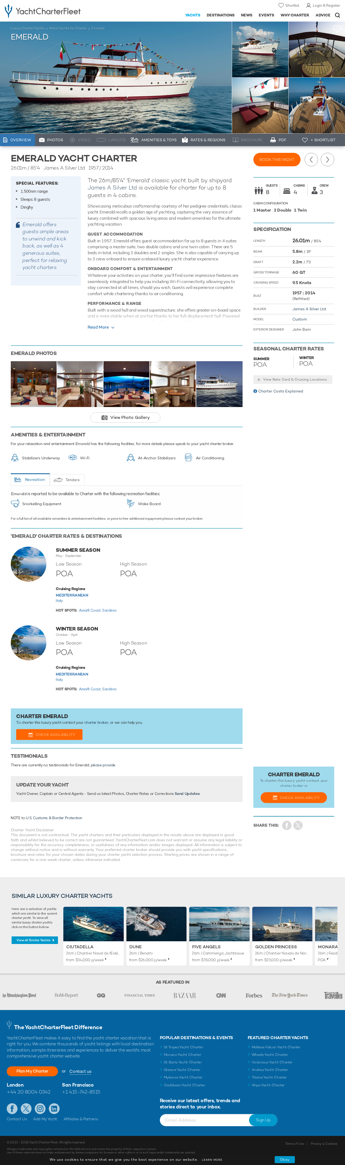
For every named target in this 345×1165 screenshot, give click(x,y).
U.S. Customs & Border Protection (54, 817)
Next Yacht (327, 159)
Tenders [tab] (72, 479)
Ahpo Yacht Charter (268, 1085)
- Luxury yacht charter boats (53, 11)
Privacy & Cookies (324, 1144)
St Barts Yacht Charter (183, 1062)
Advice (323, 15)
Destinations (220, 15)
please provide (103, 765)
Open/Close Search (337, 15)
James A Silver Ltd (112, 187)
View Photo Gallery (130, 417)
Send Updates (187, 793)
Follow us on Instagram (40, 1108)
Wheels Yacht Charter (270, 1054)
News (246, 15)
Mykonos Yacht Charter (183, 1077)
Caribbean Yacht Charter (184, 1085)
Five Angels (206, 947)
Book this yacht (277, 159)
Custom (299, 319)
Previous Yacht (311, 159)
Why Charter (295, 15)
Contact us (80, 1071)
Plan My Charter (32, 1071)
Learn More (212, 1159)
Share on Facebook (287, 825)
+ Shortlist (323, 139)
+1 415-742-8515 (81, 1092)
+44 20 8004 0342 (28, 1092)
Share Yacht (298, 825)
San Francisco (78, 1085)
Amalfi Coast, (90, 610)
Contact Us (17, 1118)
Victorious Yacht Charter (272, 1062)
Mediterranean (72, 595)
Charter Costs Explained (280, 391)
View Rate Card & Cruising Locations (295, 379)
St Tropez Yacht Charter (183, 1047)
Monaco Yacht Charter (182, 1054)
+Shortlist (337, 29)
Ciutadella (80, 947)
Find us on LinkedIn (54, 1108)
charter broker (96, 722)
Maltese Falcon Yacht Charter (276, 1047)
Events (266, 15)
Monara (328, 947)
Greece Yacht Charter (182, 1069)
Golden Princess (276, 947)
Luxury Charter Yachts (28, 28)
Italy (59, 600)
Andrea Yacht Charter (270, 1069)
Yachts (193, 15)
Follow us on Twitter (26, 1108)
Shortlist (292, 5)
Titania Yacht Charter (269, 1077)
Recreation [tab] (35, 479)
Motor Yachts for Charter (68, 28)
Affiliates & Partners (81, 1118)
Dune (135, 947)
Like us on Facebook (12, 1108)
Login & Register (326, 5)
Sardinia (109, 610)
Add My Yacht (45, 1118)
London (15, 1085)
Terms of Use (294, 1144)
